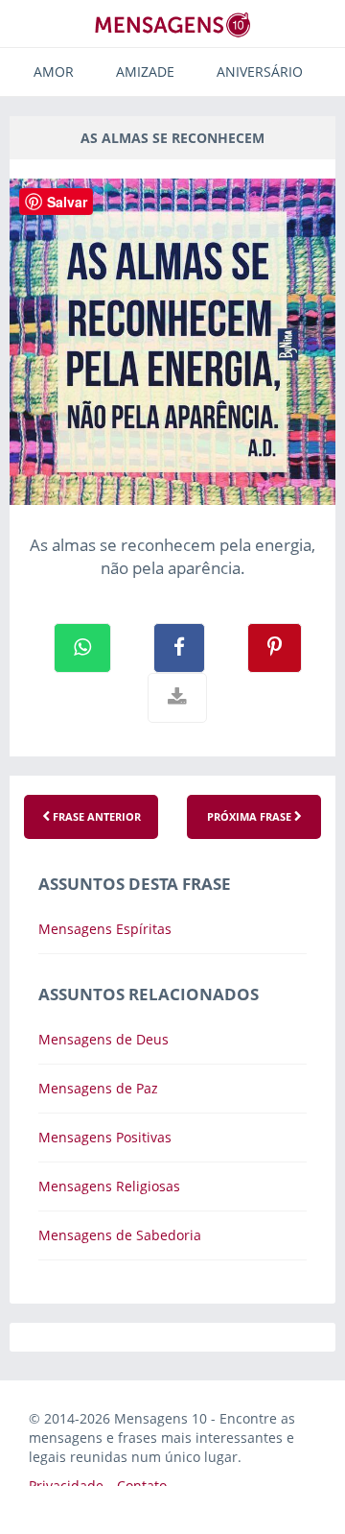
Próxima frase (250, 816)
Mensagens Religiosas (109, 1186)
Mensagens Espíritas (105, 929)
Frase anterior (95, 816)
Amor (54, 71)
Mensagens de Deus (103, 1039)
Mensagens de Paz (98, 1088)
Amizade (145, 71)
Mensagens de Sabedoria (119, 1235)
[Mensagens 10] (172, 24)
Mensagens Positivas (105, 1137)
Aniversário (260, 71)
